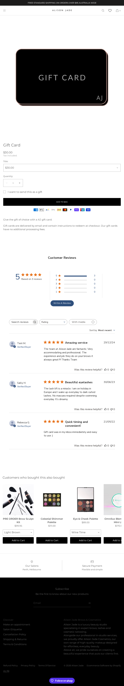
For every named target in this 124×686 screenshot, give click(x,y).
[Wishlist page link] (110, 10)
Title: (5, 161)
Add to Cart (18, 540)
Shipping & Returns (14, 639)
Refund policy (10, 665)
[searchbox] (20, 322)
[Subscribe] (87, 603)
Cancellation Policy (14, 634)
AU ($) (6, 671)
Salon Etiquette (12, 629)
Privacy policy (28, 665)
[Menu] (7, 10)
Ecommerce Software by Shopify (104, 665)
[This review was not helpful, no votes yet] (111, 369)
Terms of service (47, 665)
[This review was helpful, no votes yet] (105, 369)
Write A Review (62, 303)
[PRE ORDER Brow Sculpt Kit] (18, 499)
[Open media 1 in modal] (62, 77)
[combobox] (53, 322)
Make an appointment (16, 624)
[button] (103, 10)
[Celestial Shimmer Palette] (51, 499)
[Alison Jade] (62, 10)
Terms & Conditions (14, 644)
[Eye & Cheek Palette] (85, 499)
